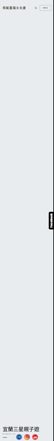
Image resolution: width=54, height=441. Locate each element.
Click (51, 220)
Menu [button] (45, 8)
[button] (36, 8)
